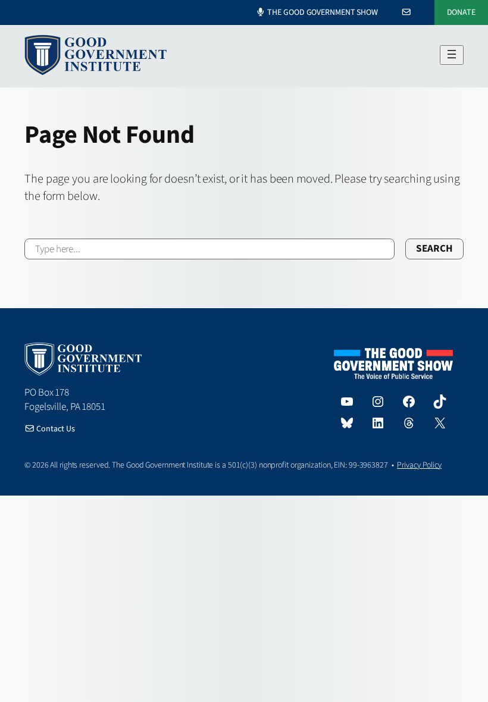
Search (434, 248)
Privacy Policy (419, 465)
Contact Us (54, 428)
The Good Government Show (322, 13)
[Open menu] (452, 55)
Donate (461, 12)
